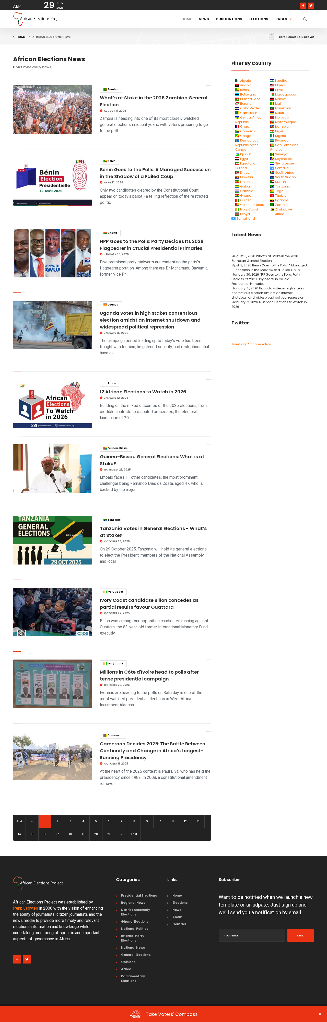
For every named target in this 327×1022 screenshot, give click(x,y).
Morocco (281, 117)
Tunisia (280, 195)
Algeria (245, 80)
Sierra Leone (284, 163)
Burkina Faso (249, 99)
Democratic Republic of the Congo (247, 145)
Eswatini (246, 177)
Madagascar (285, 94)
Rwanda (281, 140)
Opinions (128, 962)
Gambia (246, 191)
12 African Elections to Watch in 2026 (143, 392)
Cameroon (114, 735)
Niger (278, 131)
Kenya (244, 214)
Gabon (245, 186)
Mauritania (283, 108)
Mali (278, 103)
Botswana (247, 94)
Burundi (245, 103)
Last (134, 834)
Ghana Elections (134, 921)
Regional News (133, 902)
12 (185, 821)
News (204, 19)
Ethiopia (246, 182)
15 (32, 834)
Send (300, 935)
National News (133, 947)
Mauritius (281, 113)
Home (186, 19)
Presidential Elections (139, 895)
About (177, 917)
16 (44, 834)
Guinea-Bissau (118, 448)
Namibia (281, 126)
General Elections (135, 955)
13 (198, 821)
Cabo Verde (249, 108)
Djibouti (245, 154)
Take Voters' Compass (234, 1014)
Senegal (281, 154)
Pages (281, 19)
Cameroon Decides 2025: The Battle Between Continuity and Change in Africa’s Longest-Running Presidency (152, 751)
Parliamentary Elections (133, 978)
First (19, 821)
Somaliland (245, 218)
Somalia (281, 168)
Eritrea (244, 172)
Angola (245, 85)
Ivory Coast (115, 592)
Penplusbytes (25, 908)
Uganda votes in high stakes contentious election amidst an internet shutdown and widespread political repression (150, 320)
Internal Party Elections (132, 938)
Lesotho (280, 80)
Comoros (247, 131)
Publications (229, 19)
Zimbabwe (283, 209)
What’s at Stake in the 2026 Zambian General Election (264, 258)
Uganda (112, 305)
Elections (258, 19)
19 (83, 834)
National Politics (134, 928)
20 (96, 834)
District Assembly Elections (135, 912)
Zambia (112, 89)
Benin (111, 161)
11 (173, 821)
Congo (245, 136)
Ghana (112, 233)
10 (159, 821)
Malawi (280, 99)
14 (19, 834)
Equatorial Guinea (245, 165)
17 (57, 834)
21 (108, 834)
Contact (179, 924)
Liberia (279, 85)
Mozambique (285, 122)
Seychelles (283, 159)
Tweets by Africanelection (251, 344)
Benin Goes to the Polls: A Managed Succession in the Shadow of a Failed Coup (269, 267)
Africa (111, 383)
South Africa (284, 172)
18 (70, 834)
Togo (278, 191)
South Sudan (285, 177)
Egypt (244, 159)
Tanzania (114, 520)
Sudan (280, 182)
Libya (278, 90)
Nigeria (280, 136)
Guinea (245, 200)
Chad (244, 126)
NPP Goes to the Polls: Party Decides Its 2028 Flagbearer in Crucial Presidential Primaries (265, 279)
